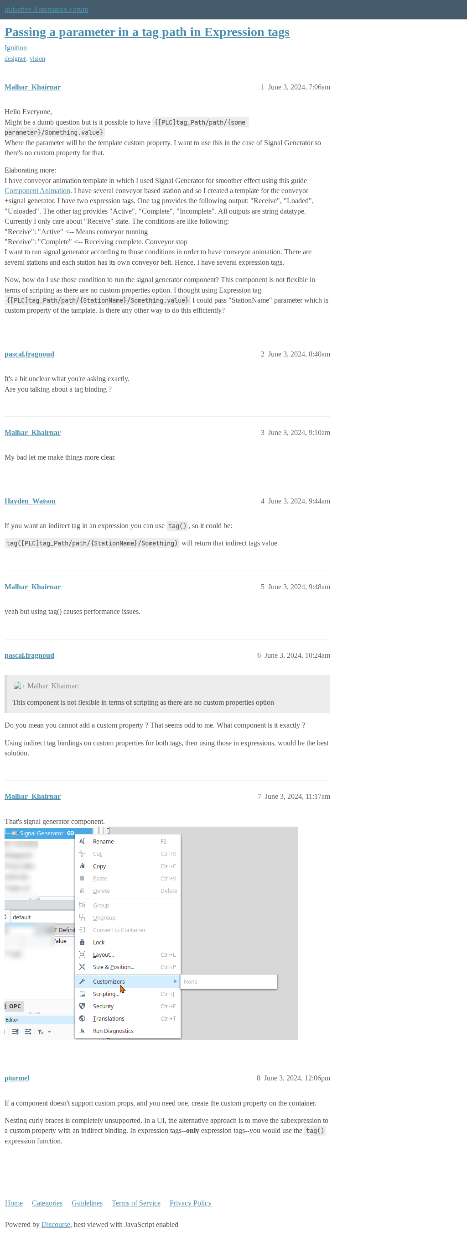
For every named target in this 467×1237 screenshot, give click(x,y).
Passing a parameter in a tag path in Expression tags (147, 32)
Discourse (56, 1224)
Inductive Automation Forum (46, 9)
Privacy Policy (191, 1203)
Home (14, 1203)
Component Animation (37, 190)
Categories (47, 1203)
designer (15, 58)
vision (37, 58)
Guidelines (87, 1203)
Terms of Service (136, 1203)
